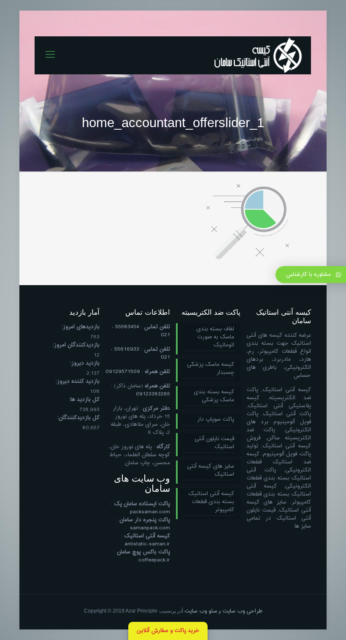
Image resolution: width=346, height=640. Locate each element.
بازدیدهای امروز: (81, 327)
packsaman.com (150, 512)
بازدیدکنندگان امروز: (76, 345)
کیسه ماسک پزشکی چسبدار (210, 369)
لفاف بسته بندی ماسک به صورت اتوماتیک (215, 337)
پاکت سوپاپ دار (215, 420)
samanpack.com (150, 528)
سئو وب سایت (200, 611)
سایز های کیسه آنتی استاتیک (210, 471)
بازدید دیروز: (85, 363)
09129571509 (122, 371)
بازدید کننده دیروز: (78, 382)
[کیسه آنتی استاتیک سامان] (258, 55)
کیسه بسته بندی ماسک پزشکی (214, 396)
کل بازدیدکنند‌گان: (78, 418)
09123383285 (153, 394)
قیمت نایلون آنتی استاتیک (214, 443)
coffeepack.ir (154, 560)
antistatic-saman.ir (147, 544)
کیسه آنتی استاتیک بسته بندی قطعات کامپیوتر (211, 502)
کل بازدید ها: (84, 400)
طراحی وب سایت (242, 611)
